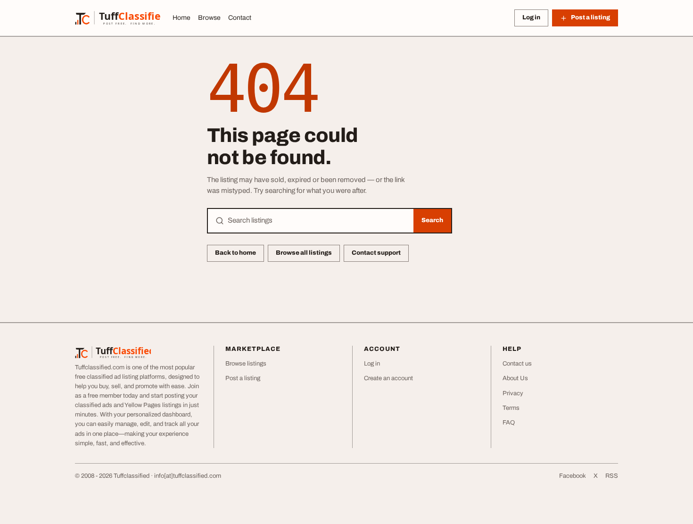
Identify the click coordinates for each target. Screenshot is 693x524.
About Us (515, 378)
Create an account (388, 378)
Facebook (572, 476)
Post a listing (242, 378)
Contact (239, 17)
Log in (531, 17)
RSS (611, 476)
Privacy (513, 393)
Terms (511, 408)
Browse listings (245, 363)
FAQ (509, 422)
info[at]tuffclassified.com (187, 476)
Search (432, 220)
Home (181, 17)
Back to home (235, 253)
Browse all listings (304, 253)
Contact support (376, 253)
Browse (209, 17)
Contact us (517, 363)
